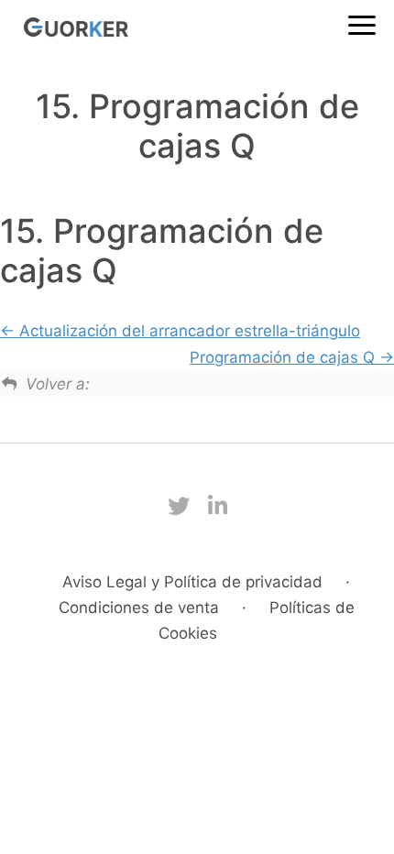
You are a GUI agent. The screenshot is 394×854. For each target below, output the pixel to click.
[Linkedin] (217, 506)
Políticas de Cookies (257, 620)
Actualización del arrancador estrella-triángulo (187, 331)
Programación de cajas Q (284, 357)
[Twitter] (179, 506)
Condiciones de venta (139, 607)
